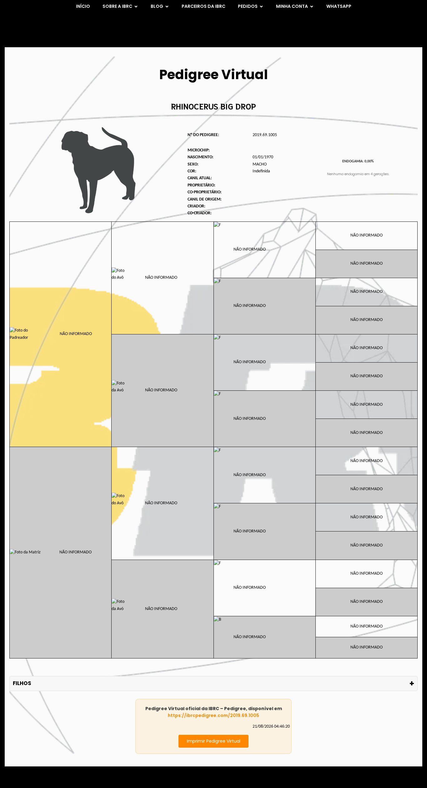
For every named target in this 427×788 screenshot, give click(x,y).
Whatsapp (338, 6)
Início (83, 6)
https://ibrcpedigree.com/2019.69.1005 (213, 715)
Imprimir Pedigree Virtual (213, 741)
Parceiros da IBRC (203, 6)
